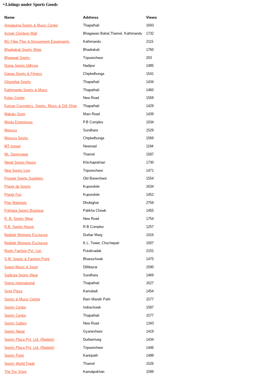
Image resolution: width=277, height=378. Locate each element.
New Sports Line (17, 170)
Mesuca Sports (16, 138)
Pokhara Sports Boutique (24, 210)
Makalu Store (14, 114)
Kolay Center (14, 98)
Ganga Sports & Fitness (23, 74)
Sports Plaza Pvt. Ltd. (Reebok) (29, 339)
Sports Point (14, 355)
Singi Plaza (13, 291)
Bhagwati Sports (17, 58)
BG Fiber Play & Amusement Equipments (37, 41)
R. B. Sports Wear (18, 219)
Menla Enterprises (18, 122)
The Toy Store (15, 372)
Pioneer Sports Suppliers (23, 178)
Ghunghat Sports (17, 82)
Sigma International (19, 283)
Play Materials (15, 203)
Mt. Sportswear (16, 154)
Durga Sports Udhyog (21, 66)
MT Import (12, 146)
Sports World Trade (19, 364)
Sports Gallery (15, 323)
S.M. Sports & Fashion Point (27, 259)
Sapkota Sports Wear (21, 275)
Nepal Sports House (20, 162)
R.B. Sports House (19, 227)
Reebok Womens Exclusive (26, 235)
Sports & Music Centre (22, 299)
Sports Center (15, 307)
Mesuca (10, 130)
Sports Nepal (14, 331)
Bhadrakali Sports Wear (22, 50)
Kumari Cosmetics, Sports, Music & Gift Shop (40, 106)
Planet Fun (12, 195)
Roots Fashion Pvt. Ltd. (23, 251)
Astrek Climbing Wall (20, 33)
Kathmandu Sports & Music (26, 90)
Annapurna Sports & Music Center (31, 25)
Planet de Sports (17, 186)
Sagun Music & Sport (21, 267)
